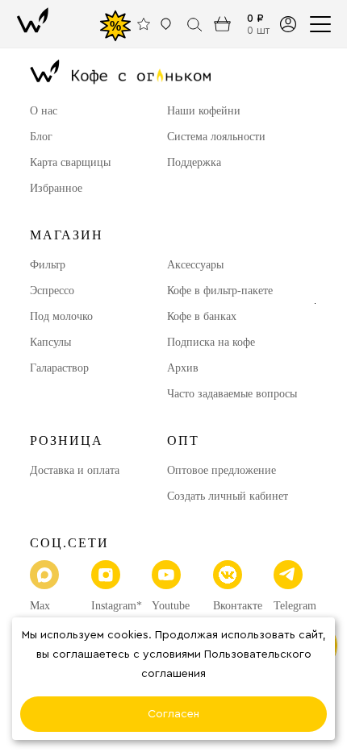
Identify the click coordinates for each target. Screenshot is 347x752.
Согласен (173, 714)
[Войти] (288, 24)
